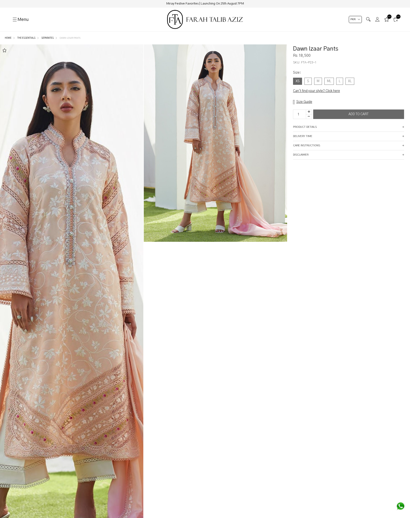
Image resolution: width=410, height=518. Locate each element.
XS (297, 81)
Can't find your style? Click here (316, 91)
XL (350, 81)
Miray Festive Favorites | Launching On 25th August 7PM (205, 3)
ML (329, 81)
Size (297, 72)
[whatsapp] (400, 506)
